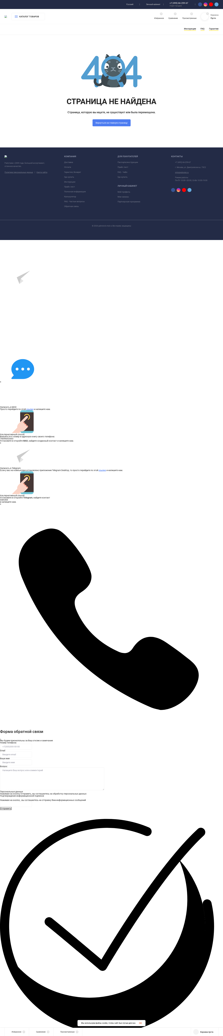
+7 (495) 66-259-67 (179, 3)
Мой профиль (124, 192)
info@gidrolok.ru (182, 172)
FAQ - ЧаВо (122, 172)
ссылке (30, 409)
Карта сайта (42, 172)
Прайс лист (69, 187)
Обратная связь (71, 206)
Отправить (5, 808)
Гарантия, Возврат (72, 172)
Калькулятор (70, 196)
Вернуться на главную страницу (112, 123)
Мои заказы (123, 197)
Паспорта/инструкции (128, 162)
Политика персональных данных (19, 172)
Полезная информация (75, 191)
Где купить (69, 177)
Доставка (68, 162)
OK (140, 1023)
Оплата (67, 167)
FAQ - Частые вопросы (74, 201)
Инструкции (69, 182)
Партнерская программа (129, 201)
